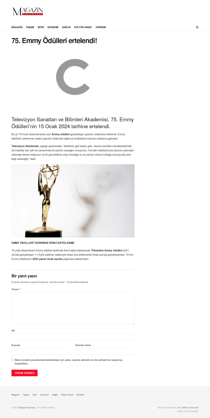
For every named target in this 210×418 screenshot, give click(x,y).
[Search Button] (197, 27)
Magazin (16, 27)
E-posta (15, 345)
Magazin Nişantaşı (27, 407)
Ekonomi (53, 27)
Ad (13, 330)
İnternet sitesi (83, 345)
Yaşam (30, 27)
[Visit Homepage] (27, 11)
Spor (41, 27)
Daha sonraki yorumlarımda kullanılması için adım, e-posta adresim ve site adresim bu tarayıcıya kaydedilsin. (68, 361)
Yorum (16, 289)
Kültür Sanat (83, 27)
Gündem (101, 27)
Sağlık (66, 27)
